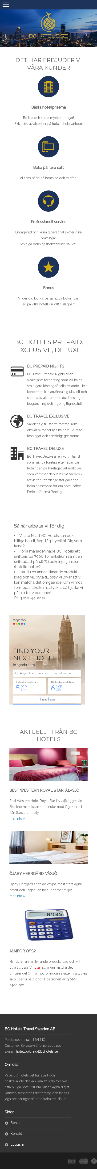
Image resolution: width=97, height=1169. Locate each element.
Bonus (15, 1123)
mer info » (17, 818)
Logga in (17, 1144)
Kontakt (16, 1133)
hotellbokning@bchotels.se (36, 1051)
